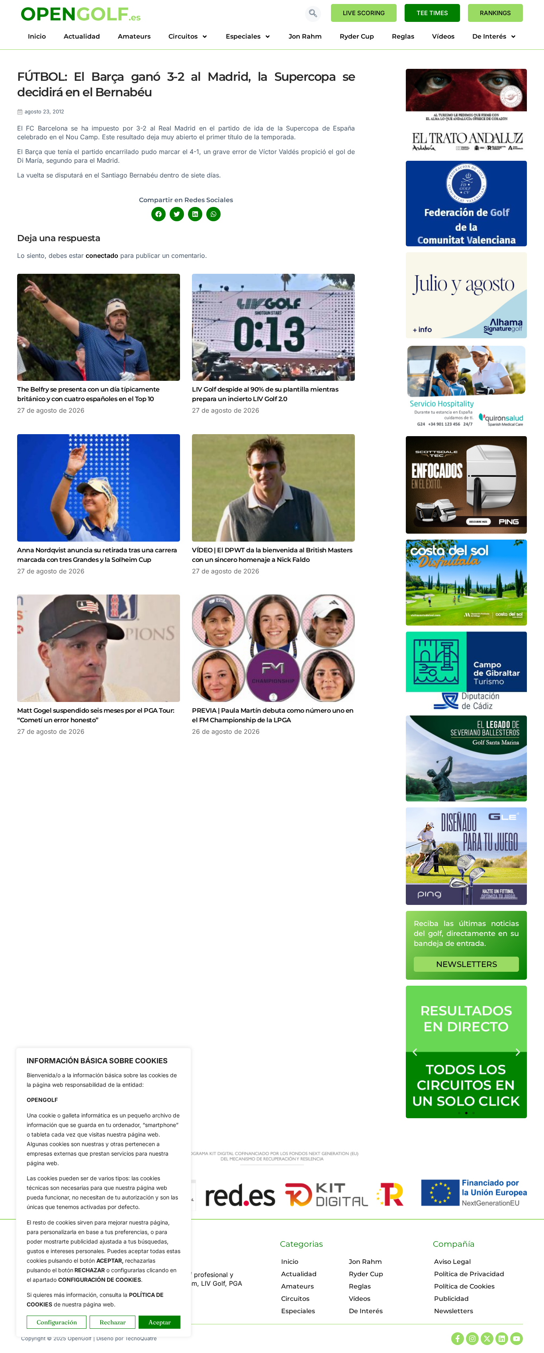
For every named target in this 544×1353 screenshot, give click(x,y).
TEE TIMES (432, 13)
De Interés (489, 36)
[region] (103, 1192)
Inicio (37, 36)
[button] (313, 14)
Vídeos (443, 36)
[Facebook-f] (457, 1338)
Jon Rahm (305, 36)
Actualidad (82, 36)
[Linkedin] (501, 1338)
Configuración (57, 1322)
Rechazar (113, 1322)
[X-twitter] (487, 1338)
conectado (102, 255)
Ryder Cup (357, 36)
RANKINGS (495, 13)
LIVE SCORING (364, 13)
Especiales (243, 36)
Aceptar (160, 1322)
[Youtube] (516, 1338)
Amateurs (134, 36)
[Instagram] (472, 1338)
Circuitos (183, 36)
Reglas (403, 36)
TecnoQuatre (141, 1338)
